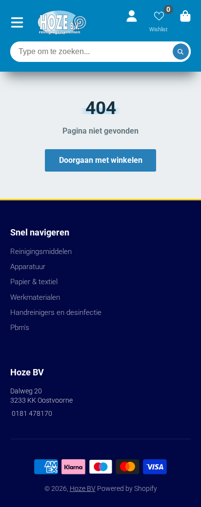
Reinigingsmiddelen (41, 251)
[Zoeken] (181, 51)
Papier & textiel (34, 281)
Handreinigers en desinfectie (55, 312)
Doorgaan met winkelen (100, 160)
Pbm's (19, 327)
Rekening (132, 22)
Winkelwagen (185, 22)
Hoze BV (83, 488)
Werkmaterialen (35, 297)
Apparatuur (27, 266)
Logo (62, 22)
